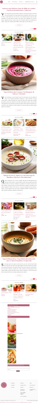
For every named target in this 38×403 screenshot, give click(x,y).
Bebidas (9, 308)
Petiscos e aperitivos (12, 311)
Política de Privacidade (22, 390)
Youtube (12, 387)
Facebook (13, 385)
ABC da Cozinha (11, 306)
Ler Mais (19, 110)
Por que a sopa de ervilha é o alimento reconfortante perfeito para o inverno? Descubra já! (18, 214)
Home (31, 383)
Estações (9, 314)
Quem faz (22, 383)
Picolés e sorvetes (11, 310)
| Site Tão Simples (23, 396)
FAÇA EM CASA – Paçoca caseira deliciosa (7, 402)
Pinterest (13, 383)
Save (34, 197)
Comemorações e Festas (32, 390)
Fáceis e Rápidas (11, 313)
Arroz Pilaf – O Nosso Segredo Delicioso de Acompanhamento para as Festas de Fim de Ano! (30, 131)
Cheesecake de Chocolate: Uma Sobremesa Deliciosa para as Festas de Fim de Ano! (18, 46)
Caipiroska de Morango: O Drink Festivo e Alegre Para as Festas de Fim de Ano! (18, 296)
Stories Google (23, 385)
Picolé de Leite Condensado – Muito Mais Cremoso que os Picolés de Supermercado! (18, 131)
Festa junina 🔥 (32, 385)
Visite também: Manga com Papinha (23, 393)
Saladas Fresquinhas (12, 309)
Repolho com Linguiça (28, 402)
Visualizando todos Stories (12, 318)
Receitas (9, 315)
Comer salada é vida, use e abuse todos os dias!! (6, 212)
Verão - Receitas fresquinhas (14, 307)
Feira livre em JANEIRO (19, 402)
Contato (21, 387)
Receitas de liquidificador (13, 312)
